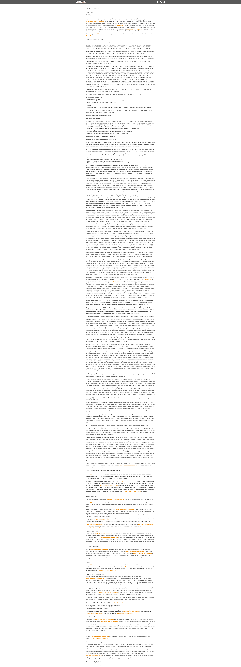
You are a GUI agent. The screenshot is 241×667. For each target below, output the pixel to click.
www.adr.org (148, 279)
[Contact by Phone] (161, 2)
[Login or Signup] (164, 2)
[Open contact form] (157, 2)
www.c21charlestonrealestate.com (128, 18)
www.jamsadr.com (115, 281)
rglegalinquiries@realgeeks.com (135, 29)
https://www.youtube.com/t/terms (101, 638)
